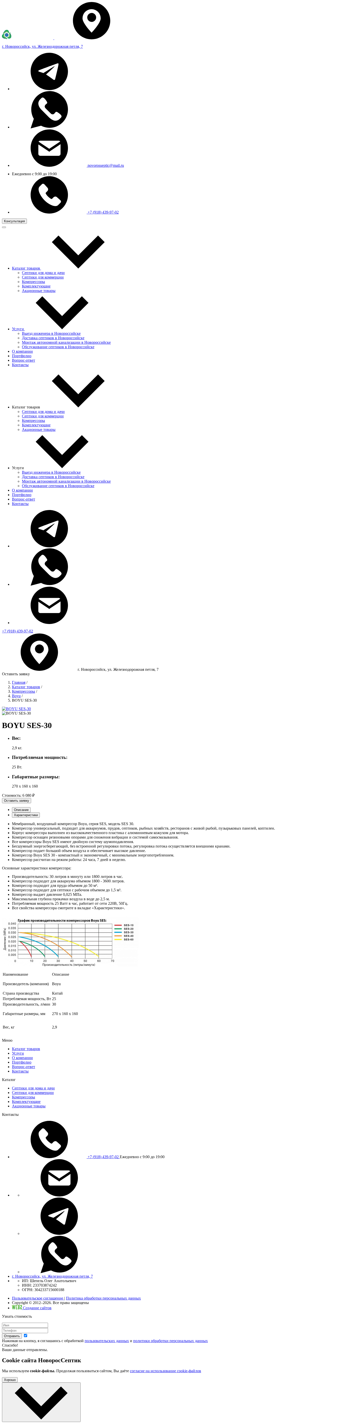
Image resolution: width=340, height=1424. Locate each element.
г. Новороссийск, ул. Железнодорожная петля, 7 (52, 1276)
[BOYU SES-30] (16, 709)
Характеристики (26, 815)
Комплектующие (36, 286)
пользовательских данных (107, 1341)
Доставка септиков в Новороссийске (53, 338)
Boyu (16, 696)
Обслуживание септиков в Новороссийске (58, 347)
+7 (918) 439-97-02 (103, 212)
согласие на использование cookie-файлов (165, 1371)
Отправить (12, 1336)
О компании (22, 490)
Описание (21, 810)
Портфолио (21, 495)
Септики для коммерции (43, 277)
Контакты (20, 504)
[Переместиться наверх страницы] (41, 1402)
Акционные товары (39, 290)
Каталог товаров (26, 687)
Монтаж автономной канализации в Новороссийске (66, 342)
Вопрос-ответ (23, 499)
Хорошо (10, 1380)
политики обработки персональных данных (170, 1341)
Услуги (18, 1053)
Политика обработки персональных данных (103, 1298)
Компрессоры (33, 282)
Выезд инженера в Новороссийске (51, 333)
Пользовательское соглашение (38, 1298)
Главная (18, 682)
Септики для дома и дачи (43, 273)
